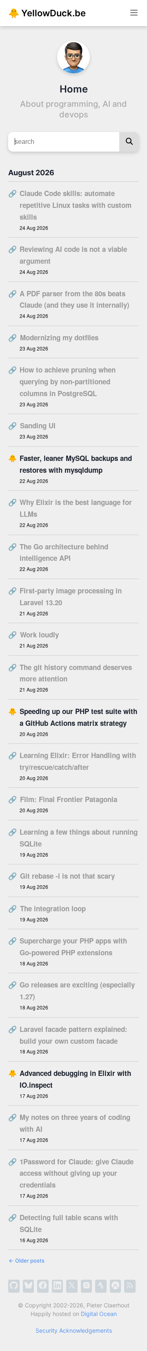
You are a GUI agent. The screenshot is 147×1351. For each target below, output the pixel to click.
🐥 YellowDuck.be (47, 13)
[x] (72, 1286)
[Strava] (101, 1286)
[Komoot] (115, 1286)
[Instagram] (86, 1286)
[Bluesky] (28, 1286)
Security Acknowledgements (74, 1330)
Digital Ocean (99, 1313)
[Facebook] (43, 1286)
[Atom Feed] (130, 1286)
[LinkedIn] (57, 1286)
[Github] (14, 1286)
